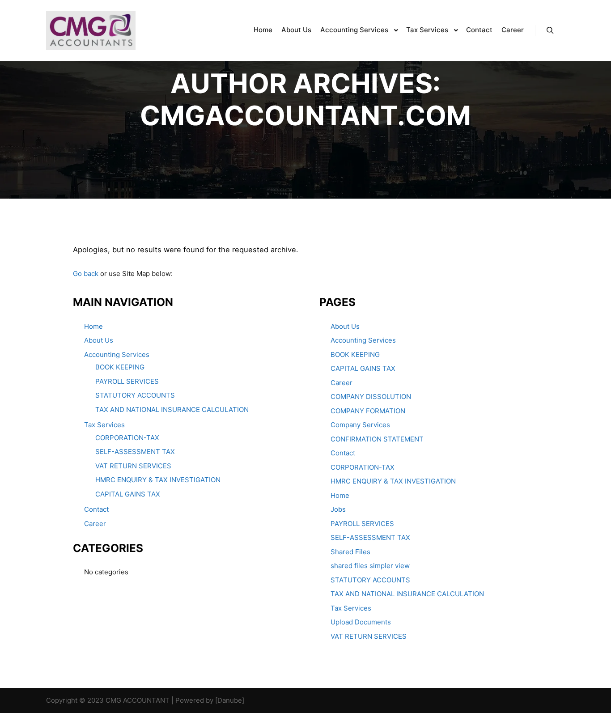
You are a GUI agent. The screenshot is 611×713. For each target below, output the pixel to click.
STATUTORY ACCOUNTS (135, 395)
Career (95, 523)
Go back (85, 273)
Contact (96, 509)
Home (93, 326)
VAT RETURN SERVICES (133, 466)
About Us (98, 340)
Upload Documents (361, 622)
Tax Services (104, 424)
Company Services (360, 424)
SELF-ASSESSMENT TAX (135, 451)
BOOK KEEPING (119, 367)
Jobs (338, 509)
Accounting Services (116, 354)
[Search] (550, 30)
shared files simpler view (370, 565)
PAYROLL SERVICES (127, 381)
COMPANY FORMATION (368, 411)
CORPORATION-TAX (127, 437)
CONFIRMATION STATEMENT (377, 439)
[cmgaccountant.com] (91, 30)
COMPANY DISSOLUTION (371, 396)
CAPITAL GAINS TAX (127, 494)
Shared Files (350, 551)
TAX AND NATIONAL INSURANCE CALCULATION (172, 409)
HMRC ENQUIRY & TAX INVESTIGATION (158, 479)
